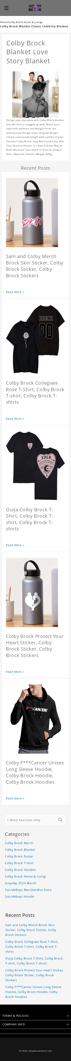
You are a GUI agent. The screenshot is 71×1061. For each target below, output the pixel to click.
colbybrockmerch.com (40, 1051)
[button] (6, 8)
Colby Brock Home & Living (25, 22)
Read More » (15, 292)
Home (3, 22)
